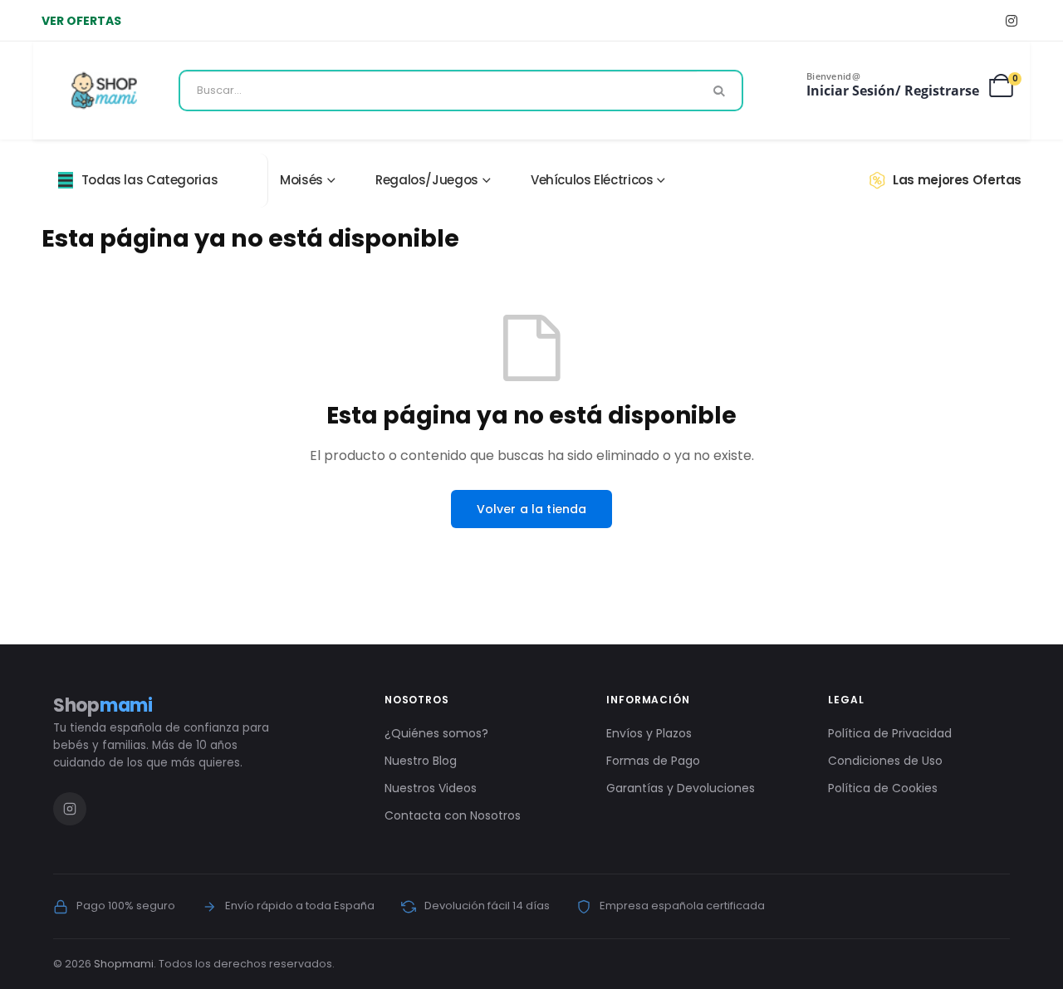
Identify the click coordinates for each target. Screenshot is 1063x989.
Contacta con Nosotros (453, 815)
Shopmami (124, 964)
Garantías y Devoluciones (680, 788)
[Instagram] (1011, 20)
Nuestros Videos (431, 788)
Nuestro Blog (421, 760)
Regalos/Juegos (426, 179)
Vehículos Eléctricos (592, 179)
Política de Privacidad (890, 733)
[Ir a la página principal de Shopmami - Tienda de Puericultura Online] (104, 90)
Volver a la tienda (532, 509)
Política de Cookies (883, 788)
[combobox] (461, 90)
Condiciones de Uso (885, 760)
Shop (103, 705)
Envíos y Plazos (649, 733)
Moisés (301, 179)
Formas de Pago (653, 760)
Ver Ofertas (81, 21)
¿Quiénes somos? (436, 733)
